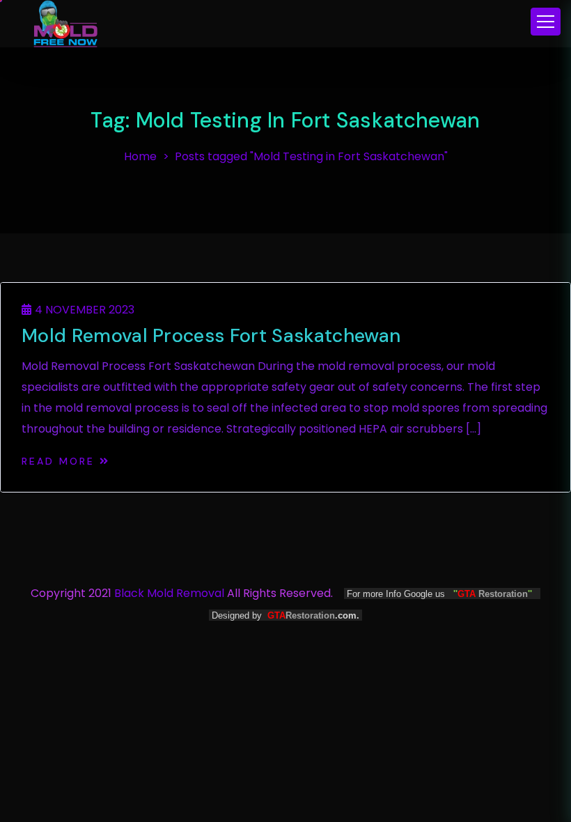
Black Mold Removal (169, 593)
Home (140, 156)
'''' (492, 594)
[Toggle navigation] (546, 22)
